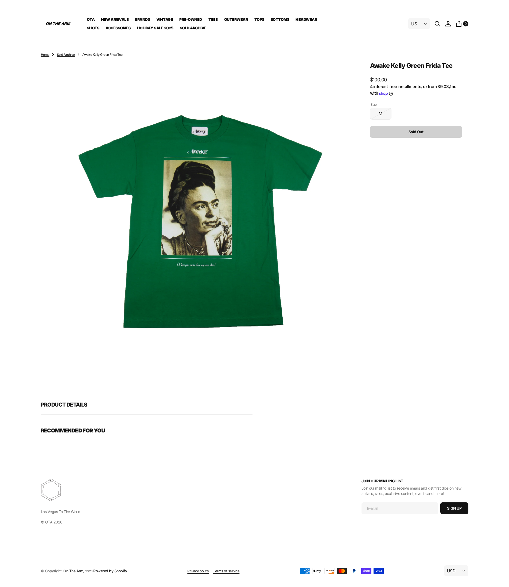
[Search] (437, 23)
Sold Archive (66, 55)
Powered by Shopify (110, 571)
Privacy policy (198, 571)
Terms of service (226, 571)
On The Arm (73, 571)
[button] (448, 23)
